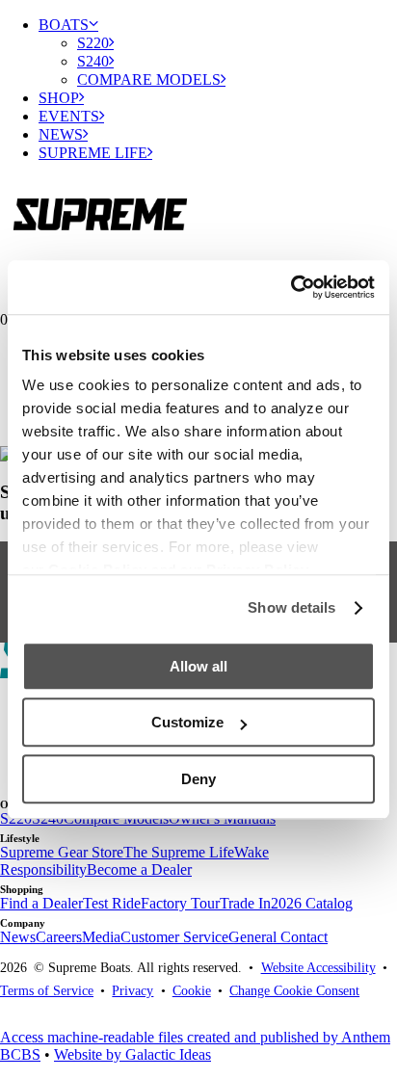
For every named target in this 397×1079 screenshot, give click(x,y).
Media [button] (101, 937)
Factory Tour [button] (180, 903)
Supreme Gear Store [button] (61, 852)
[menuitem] (218, 52)
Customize (187, 722)
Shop (59, 98)
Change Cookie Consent (294, 990)
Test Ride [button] (112, 903)
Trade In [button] (245, 903)
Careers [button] (59, 937)
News (61, 134)
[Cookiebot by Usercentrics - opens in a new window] (290, 287)
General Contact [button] (278, 937)
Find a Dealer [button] (41, 903)
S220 (93, 43)
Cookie (191, 990)
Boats (64, 24)
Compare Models (149, 79)
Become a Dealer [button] (139, 869)
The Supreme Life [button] (178, 852)
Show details (291, 607)
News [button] (18, 937)
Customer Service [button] (174, 937)
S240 (93, 61)
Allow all (198, 666)
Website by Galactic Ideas (132, 1054)
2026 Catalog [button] (312, 903)
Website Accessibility (318, 967)
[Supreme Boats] (198, 209)
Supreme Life (93, 153)
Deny (198, 779)
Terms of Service (46, 990)
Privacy (132, 990)
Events (69, 116)
